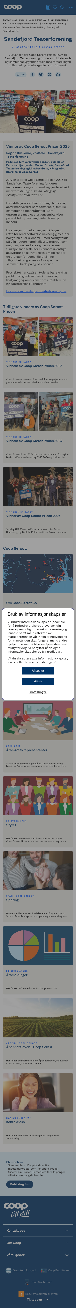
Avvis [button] (38, 681)
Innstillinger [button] (37, 692)
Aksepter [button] (38, 670)
